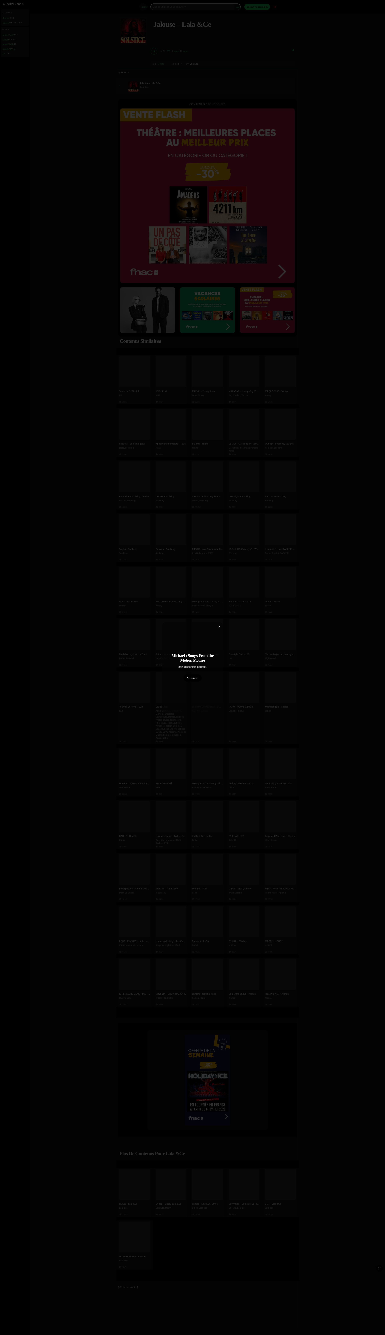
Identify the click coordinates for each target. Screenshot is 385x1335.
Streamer (192, 678)
